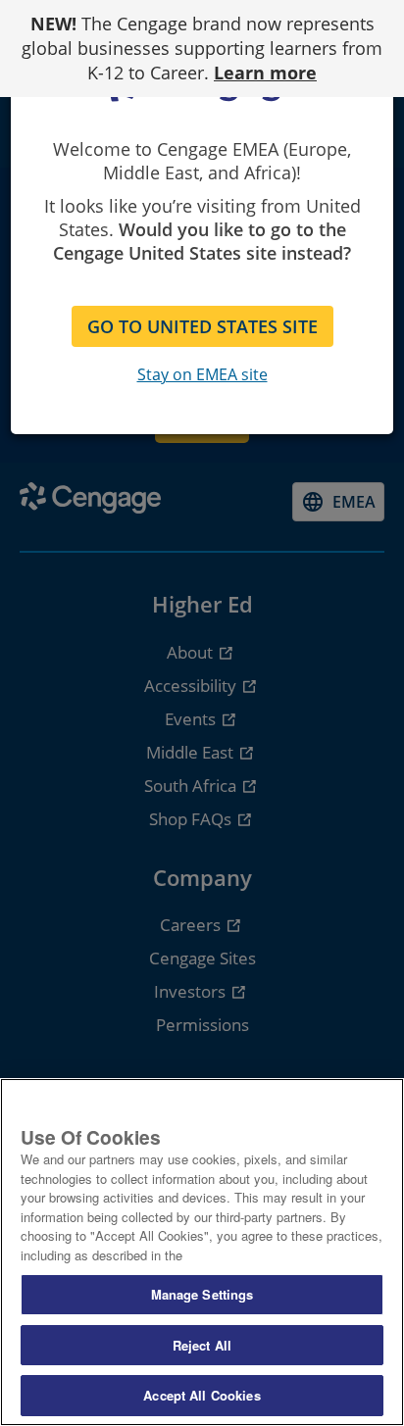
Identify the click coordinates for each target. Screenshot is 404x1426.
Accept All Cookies (201, 1395)
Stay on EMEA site (202, 374)
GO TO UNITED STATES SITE (202, 326)
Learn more (265, 72)
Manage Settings (202, 1294)
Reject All (202, 1345)
